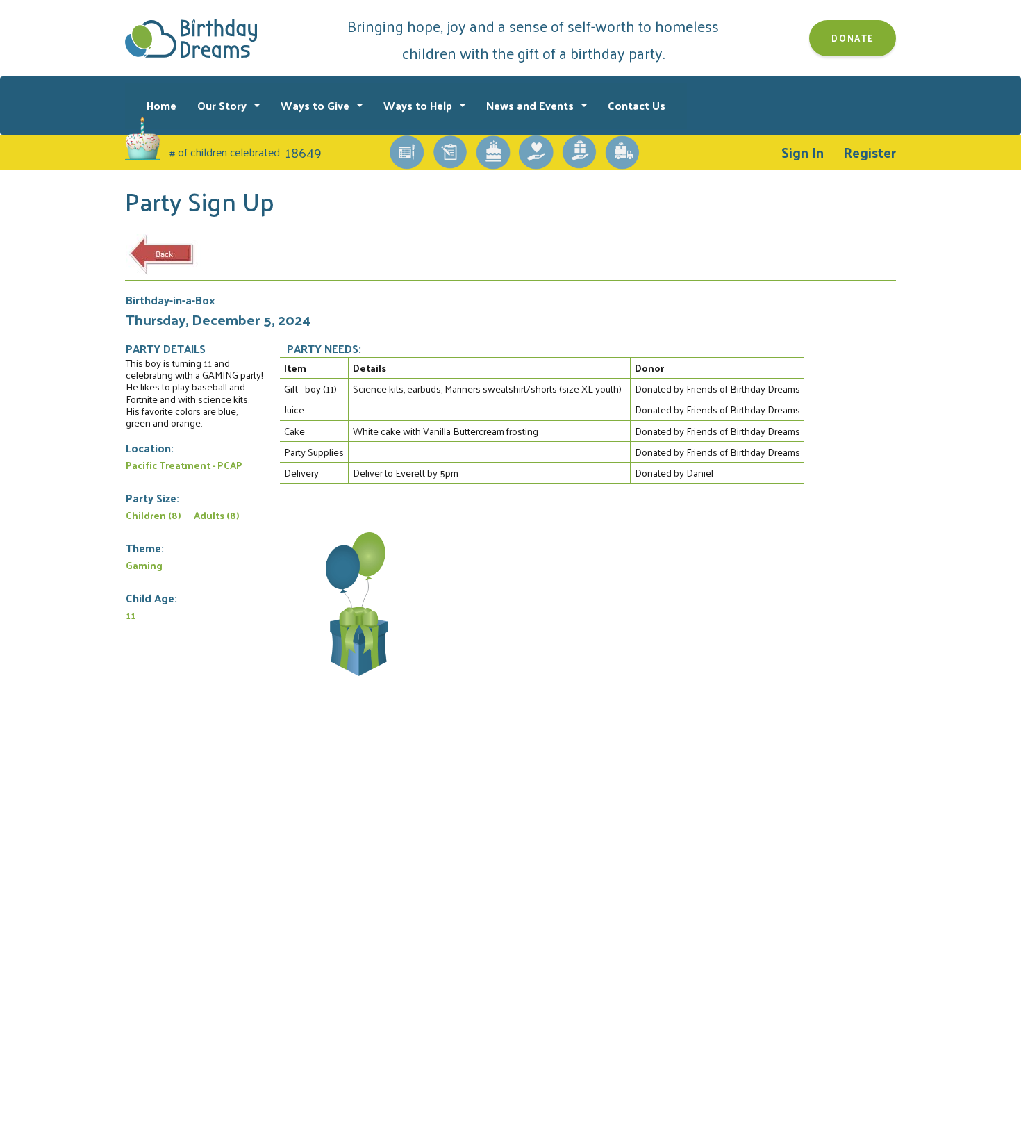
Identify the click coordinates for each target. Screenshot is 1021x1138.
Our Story (223, 105)
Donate (852, 38)
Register (869, 152)
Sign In (802, 152)
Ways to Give (316, 105)
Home (161, 105)
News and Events (531, 105)
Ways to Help (419, 105)
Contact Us (636, 105)
